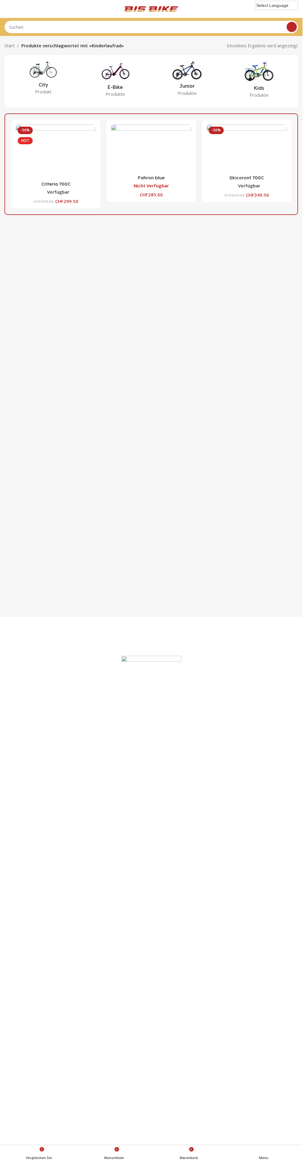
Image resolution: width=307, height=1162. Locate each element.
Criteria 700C (55, 184)
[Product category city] (43, 79)
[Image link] (151, 880)
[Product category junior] (187, 80)
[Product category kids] (259, 81)
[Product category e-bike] (115, 81)
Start (9, 45)
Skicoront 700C (246, 177)
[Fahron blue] (151, 148)
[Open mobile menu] (6, 9)
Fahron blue (151, 177)
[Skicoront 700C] (247, 148)
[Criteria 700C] (56, 151)
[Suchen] (292, 27)
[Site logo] (151, 8)
